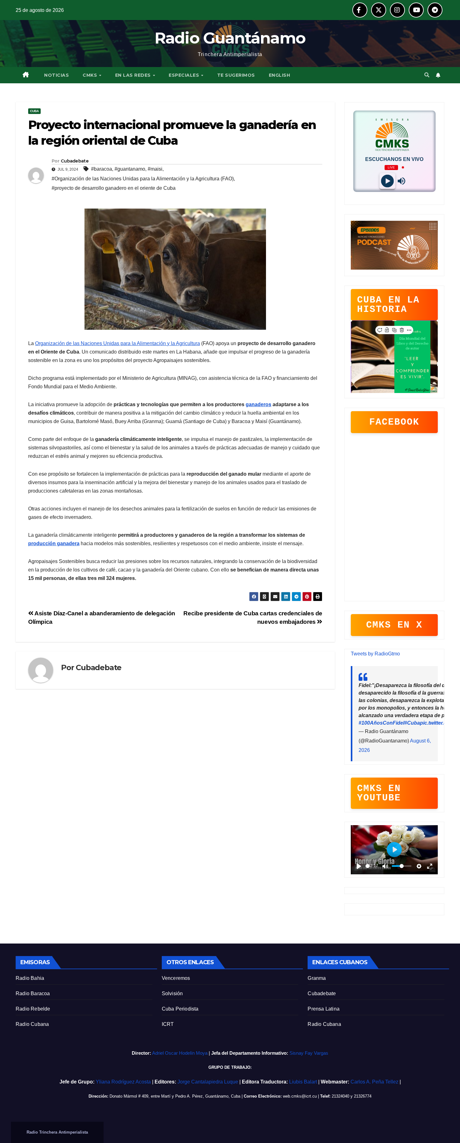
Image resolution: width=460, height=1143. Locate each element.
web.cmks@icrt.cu (300, 1096)
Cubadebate (322, 993)
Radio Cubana (32, 1024)
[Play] (387, 181)
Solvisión (172, 993)
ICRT (168, 1024)
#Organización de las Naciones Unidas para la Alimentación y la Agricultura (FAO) (143, 178)
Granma (317, 978)
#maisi (155, 169)
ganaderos (258, 404)
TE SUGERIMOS (236, 75)
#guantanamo (130, 169)
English (279, 75)
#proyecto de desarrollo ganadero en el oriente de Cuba (114, 188)
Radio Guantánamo (230, 38)
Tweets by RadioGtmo (375, 653)
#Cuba (412, 723)
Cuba (34, 111)
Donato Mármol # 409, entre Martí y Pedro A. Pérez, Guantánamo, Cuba (175, 1096)
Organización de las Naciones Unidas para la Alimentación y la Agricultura (117, 343)
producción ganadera (53, 543)
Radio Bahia (30, 978)
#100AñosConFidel (381, 723)
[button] (426, 75)
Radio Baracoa (33, 993)
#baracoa (101, 169)
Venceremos (176, 978)
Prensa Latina (324, 1008)
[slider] (367, 866)
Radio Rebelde (33, 1008)
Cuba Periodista (180, 1008)
